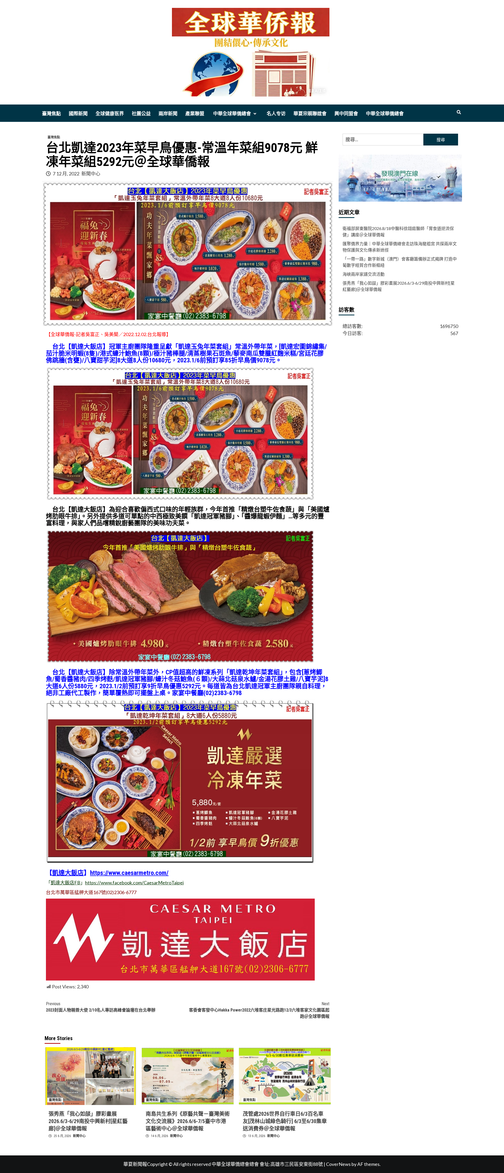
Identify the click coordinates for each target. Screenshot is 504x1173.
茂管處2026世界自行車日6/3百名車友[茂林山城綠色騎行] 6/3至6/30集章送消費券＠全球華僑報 (285, 1121)
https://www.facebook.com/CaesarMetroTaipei (134, 882)
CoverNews (338, 1164)
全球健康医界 (110, 113)
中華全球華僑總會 (231, 113)
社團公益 (141, 113)
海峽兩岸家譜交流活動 (364, 274)
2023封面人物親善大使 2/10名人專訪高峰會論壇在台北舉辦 (100, 1007)
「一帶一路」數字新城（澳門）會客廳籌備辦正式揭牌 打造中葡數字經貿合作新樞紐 (400, 262)
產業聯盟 (194, 113)
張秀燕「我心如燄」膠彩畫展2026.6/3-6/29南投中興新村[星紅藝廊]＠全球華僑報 (88, 1121)
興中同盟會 (346, 113)
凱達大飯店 (68, 873)
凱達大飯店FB (65, 882)
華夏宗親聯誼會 (310, 113)
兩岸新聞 (168, 113)
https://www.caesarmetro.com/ (129, 873)
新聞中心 (90, 173)
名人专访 (276, 113)
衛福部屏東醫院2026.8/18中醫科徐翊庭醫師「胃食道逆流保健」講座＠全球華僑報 (398, 231)
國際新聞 (78, 113)
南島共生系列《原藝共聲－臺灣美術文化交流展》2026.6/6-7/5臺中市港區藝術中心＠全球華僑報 (188, 1121)
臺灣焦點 (51, 113)
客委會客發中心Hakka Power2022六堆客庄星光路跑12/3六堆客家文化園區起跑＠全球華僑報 (259, 1010)
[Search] (458, 112)
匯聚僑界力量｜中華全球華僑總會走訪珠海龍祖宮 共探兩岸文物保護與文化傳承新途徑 (400, 246)
